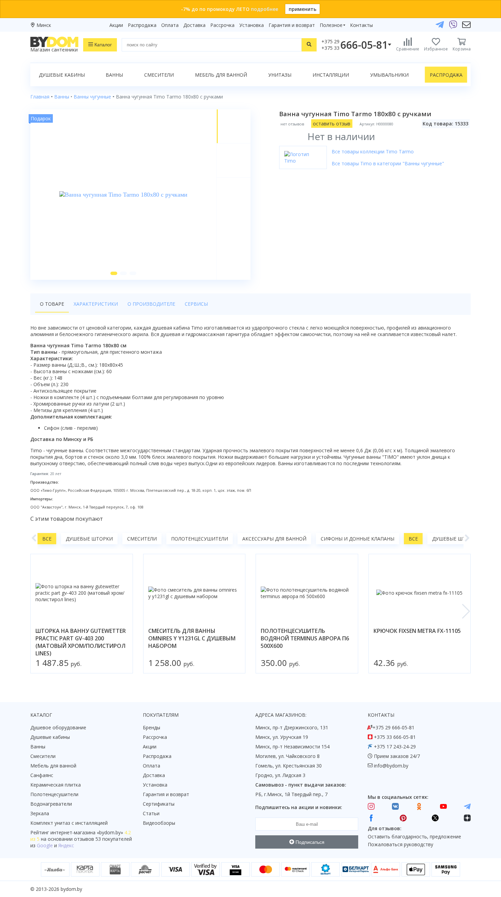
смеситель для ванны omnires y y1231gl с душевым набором (192, 638)
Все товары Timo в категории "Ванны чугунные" (388, 163)
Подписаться (309, 842)
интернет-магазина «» (86, 832)
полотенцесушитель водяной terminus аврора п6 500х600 (305, 638)
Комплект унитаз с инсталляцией (69, 823)
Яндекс (66, 845)
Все (46, 538)
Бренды (151, 727)
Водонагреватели (51, 804)
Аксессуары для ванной (274, 538)
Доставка (194, 25)
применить (302, 9)
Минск (43, 25)
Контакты (361, 25)
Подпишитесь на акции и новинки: (298, 807)
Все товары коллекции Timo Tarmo (373, 151)
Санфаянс (41, 775)
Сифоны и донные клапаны (357, 538)
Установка (251, 25)
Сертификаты (158, 804)
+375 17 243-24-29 (395, 746)
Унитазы (279, 75)
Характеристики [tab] (96, 304)
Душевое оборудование (58, 727)
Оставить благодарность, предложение (414, 836)
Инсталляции (331, 75)
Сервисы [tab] (196, 304)
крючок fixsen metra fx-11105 (417, 631)
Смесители (159, 75)
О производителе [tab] (151, 304)
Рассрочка (222, 25)
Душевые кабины (62, 75)
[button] (113, 273)
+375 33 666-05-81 (395, 737)
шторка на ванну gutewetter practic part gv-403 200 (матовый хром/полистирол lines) (80, 642)
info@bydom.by (391, 765)
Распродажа (142, 25)
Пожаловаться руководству (400, 844)
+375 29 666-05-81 (393, 727)
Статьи (151, 813)
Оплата (170, 25)
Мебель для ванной (221, 75)
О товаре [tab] (52, 304)
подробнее (264, 9)
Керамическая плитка (55, 784)
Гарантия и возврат (292, 25)
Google (45, 845)
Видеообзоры (159, 823)
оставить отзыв (331, 123)
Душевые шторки (89, 538)
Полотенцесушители (199, 538)
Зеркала (39, 813)
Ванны (114, 75)
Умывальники (389, 75)
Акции (116, 25)
